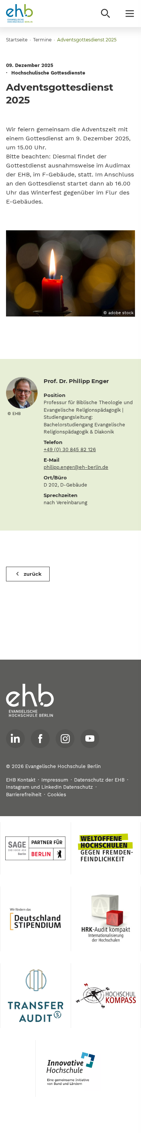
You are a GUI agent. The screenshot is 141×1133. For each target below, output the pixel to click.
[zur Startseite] (30, 701)
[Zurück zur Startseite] (19, 13)
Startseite (16, 40)
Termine (42, 40)
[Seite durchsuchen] (105, 13)
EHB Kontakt (20, 780)
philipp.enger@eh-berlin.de (76, 467)
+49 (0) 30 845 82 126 (70, 449)
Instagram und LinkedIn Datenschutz (49, 787)
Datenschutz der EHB (99, 780)
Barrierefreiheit (23, 794)
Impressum (54, 780)
